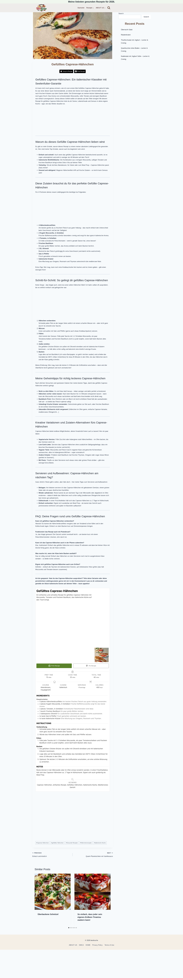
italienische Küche (100, 843)
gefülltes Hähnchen (57, 843)
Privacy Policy (97, 945)
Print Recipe (81, 71)
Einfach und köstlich (39, 854)
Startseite (80, 8)
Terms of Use (109, 945)
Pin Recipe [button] (92, 666)
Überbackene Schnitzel (48, 914)
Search (121, 13)
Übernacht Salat (126, 30)
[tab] (68, 927)
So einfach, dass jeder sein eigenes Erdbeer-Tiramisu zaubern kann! (89, 917)
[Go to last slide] (37, 900)
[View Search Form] (108, 7)
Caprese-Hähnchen (42, 843)
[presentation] (53, 892)
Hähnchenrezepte (86, 843)
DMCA (81, 945)
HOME (88, 945)
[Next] (107, 900)
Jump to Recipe (67, 71)
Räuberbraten (126, 35)
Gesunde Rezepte (72, 843)
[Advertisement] (72, 121)
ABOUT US (73, 945)
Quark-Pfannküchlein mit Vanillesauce (99, 854)
